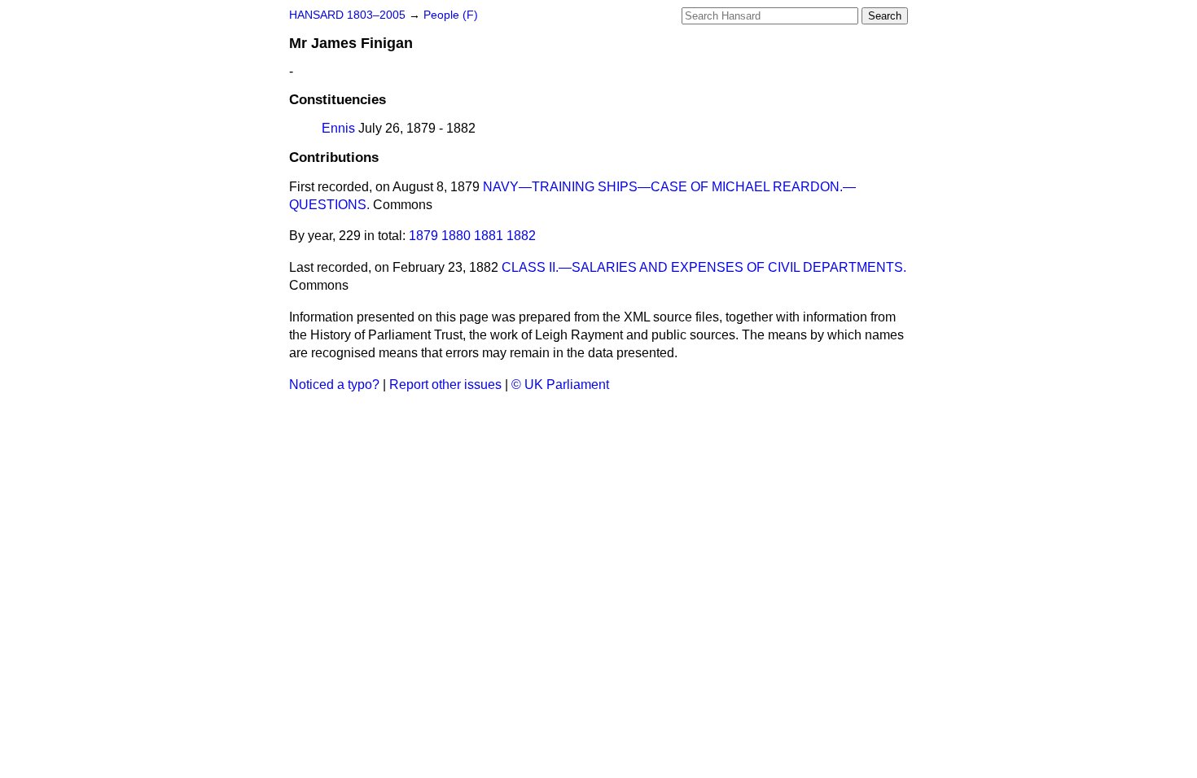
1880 (456, 236)
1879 (423, 236)
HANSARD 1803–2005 (347, 15)
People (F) (450, 15)
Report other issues (445, 384)
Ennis (338, 128)
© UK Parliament (560, 384)
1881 (488, 236)
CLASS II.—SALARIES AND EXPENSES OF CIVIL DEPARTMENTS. (704, 267)
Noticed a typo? (334, 384)
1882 (521, 236)
